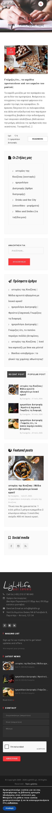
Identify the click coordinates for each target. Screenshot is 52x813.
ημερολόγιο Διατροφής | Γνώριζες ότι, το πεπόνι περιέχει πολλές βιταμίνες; (23, 330)
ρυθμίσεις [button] (13, 802)
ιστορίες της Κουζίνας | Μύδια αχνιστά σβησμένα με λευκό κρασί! (23, 295)
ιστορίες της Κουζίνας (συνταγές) (23, 173)
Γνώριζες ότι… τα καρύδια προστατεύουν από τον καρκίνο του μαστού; (24, 83)
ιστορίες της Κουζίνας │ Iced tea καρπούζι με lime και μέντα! (25, 344)
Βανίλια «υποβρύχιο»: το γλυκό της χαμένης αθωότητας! (25, 356)
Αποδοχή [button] (9, 808)
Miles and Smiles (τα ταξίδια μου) (25, 214)
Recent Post (17, 374)
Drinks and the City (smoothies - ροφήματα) (25, 203)
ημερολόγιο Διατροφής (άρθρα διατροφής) (22, 188)
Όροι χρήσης (31, 783)
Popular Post (37, 374)
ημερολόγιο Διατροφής (20, 499)
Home (11, 25)
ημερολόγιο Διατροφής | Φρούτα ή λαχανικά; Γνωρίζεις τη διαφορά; (24, 313)
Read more (8, 700)
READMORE (37, 139)
